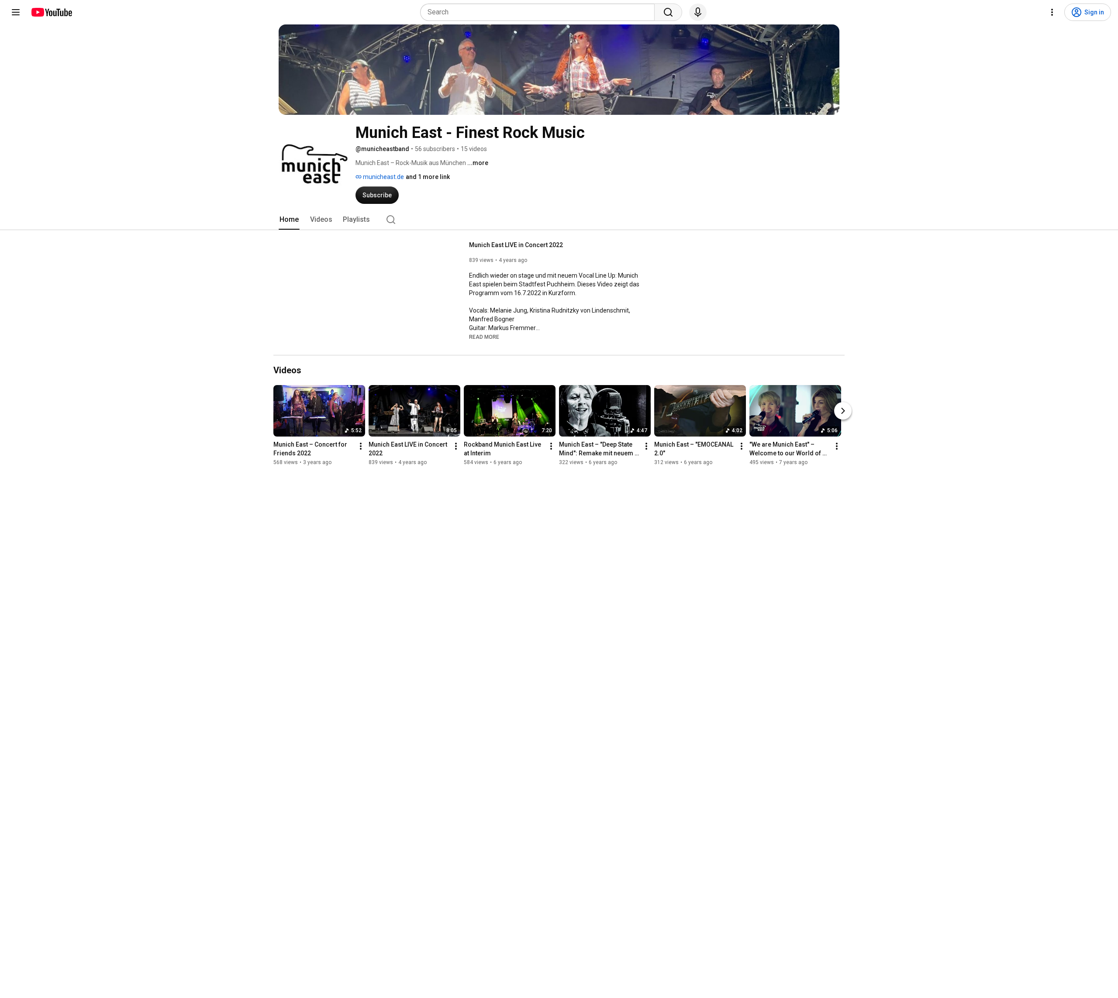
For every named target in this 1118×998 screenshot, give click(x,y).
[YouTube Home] (51, 12)
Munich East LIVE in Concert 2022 (516, 244)
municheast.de (383, 176)
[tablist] (559, 219)
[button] (484, 336)
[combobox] (540, 12)
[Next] (843, 411)
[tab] (289, 219)
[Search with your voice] (698, 12)
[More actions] (360, 446)
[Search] (668, 12)
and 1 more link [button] (428, 176)
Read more (484, 337)
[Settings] (1052, 12)
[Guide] (15, 12)
